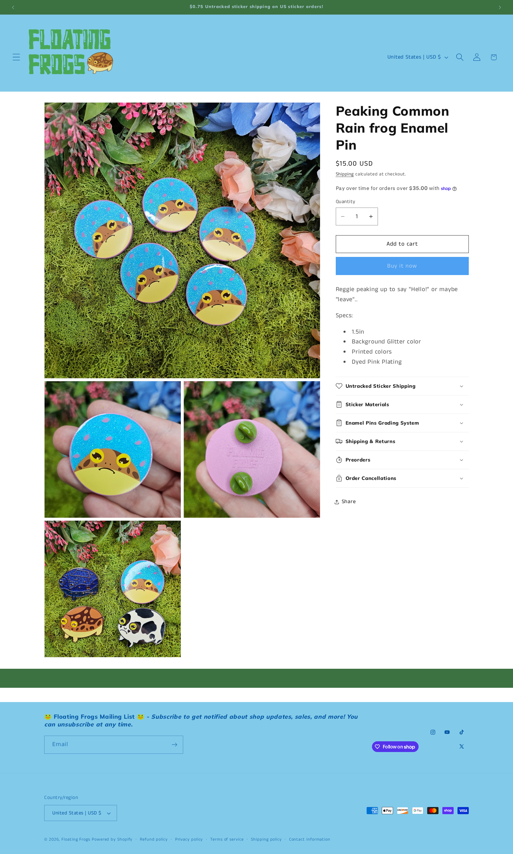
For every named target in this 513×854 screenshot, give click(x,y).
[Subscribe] (174, 745)
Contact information (309, 839)
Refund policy (154, 839)
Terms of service (227, 839)
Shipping (345, 174)
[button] (16, 57)
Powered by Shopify (112, 839)
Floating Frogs (75, 839)
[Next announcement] (499, 7)
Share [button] (349, 502)
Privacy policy (189, 839)
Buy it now (402, 266)
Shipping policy (266, 839)
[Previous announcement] (13, 7)
